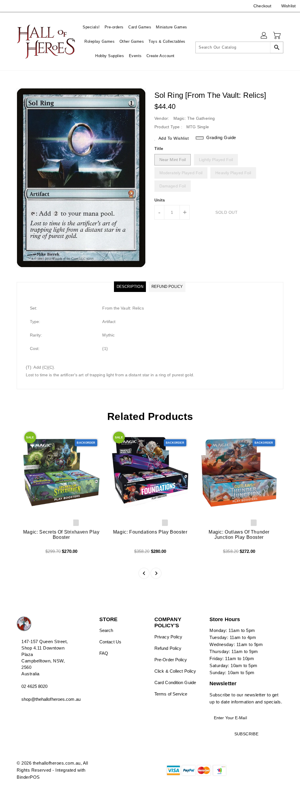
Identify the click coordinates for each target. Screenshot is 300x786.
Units (159, 200)
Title (158, 148)
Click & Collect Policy (175, 671)
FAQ (103, 653)
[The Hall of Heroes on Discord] (19, 5)
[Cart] (277, 36)
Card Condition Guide (175, 682)
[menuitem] (91, 27)
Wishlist (288, 6)
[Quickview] (28, 553)
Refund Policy (167, 648)
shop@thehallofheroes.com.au (47, 699)
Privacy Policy (168, 636)
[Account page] (264, 36)
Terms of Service (171, 693)
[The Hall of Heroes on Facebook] (9, 5)
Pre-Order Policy (170, 659)
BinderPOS (28, 777)
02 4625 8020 (34, 686)
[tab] (130, 286)
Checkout (262, 6)
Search (106, 630)
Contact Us (110, 641)
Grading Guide (221, 137)
